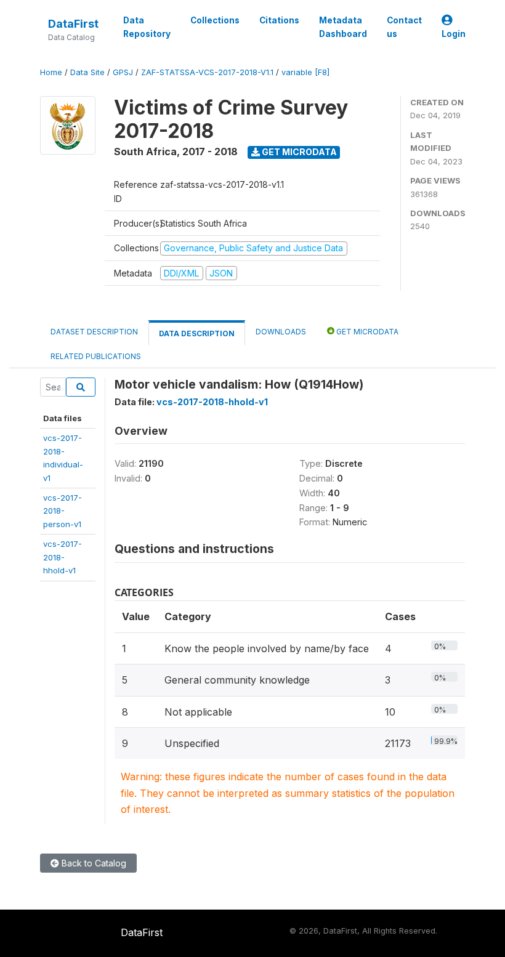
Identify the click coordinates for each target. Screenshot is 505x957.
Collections (215, 20)
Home (51, 72)
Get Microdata (298, 152)
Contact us (404, 27)
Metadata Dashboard (343, 27)
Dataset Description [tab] (94, 331)
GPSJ (123, 72)
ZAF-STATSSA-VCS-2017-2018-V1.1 (207, 72)
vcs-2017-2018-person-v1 (62, 511)
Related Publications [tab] (95, 356)
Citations (279, 20)
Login (454, 34)
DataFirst (73, 23)
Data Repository (147, 27)
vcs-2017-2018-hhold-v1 (62, 557)
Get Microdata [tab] (366, 331)
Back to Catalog (92, 863)
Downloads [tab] (281, 331)
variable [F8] (305, 72)
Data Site (87, 72)
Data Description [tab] (197, 333)
